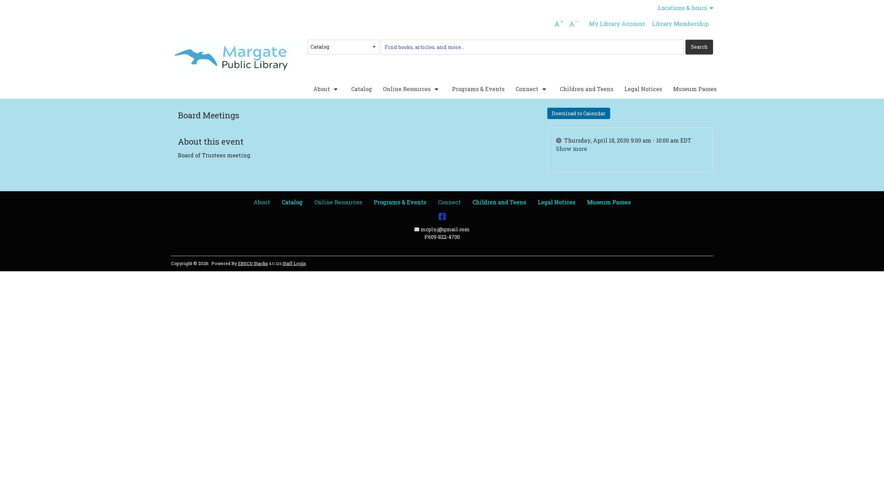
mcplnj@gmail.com (445, 229)
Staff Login (294, 263)
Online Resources (407, 89)
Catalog (361, 88)
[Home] (231, 58)
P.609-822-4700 (442, 237)
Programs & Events (478, 88)
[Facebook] (442, 216)
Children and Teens (586, 88)
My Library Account (617, 23)
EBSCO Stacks (253, 263)
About (322, 89)
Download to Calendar (579, 113)
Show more (571, 149)
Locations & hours (682, 8)
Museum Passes (695, 88)
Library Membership (680, 23)
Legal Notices (643, 88)
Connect (528, 89)
